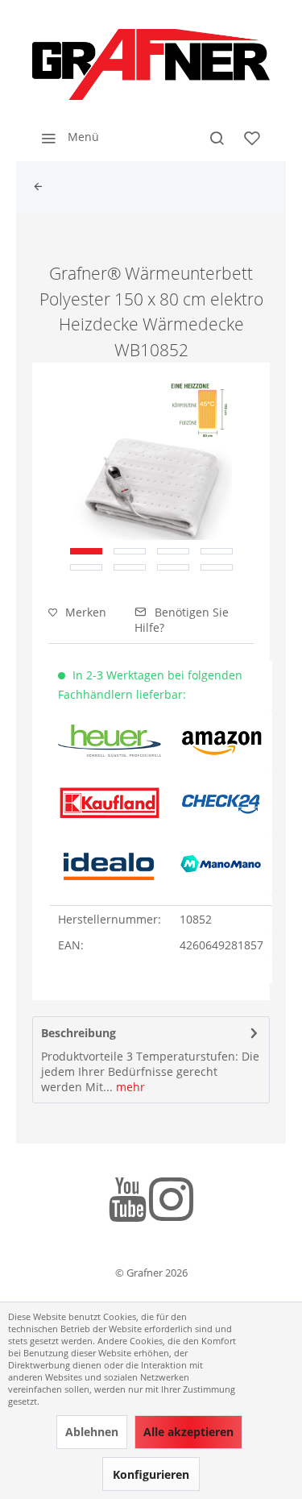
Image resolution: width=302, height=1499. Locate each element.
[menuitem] (65, 137)
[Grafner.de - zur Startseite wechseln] (151, 64)
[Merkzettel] (252, 137)
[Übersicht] (42, 187)
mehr (129, 1086)
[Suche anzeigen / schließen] (217, 137)
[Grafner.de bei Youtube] (128, 1202)
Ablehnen (91, 1431)
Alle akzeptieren (188, 1431)
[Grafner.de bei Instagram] (171, 1202)
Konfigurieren (151, 1474)
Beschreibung (78, 1032)
